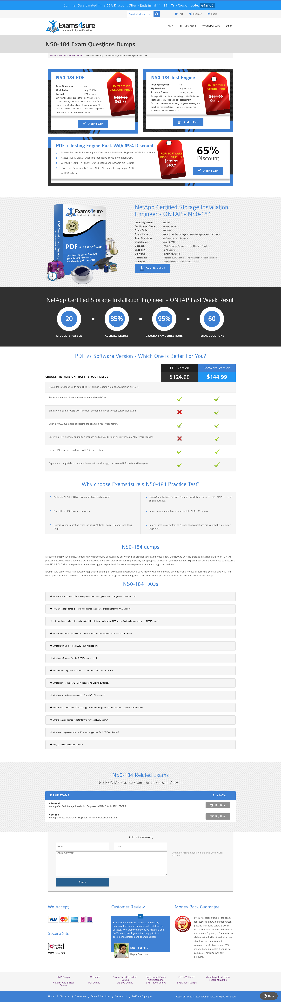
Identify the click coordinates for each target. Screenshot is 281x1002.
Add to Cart (95, 124)
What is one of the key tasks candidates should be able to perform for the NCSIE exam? (92, 633)
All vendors (188, 26)
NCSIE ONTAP (75, 55)
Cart (229, 26)
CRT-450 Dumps (186, 977)
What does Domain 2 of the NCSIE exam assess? (74, 658)
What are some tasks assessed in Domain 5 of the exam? (78, 695)
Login (214, 14)
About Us (64, 996)
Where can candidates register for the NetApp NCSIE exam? (80, 720)
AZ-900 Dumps (125, 982)
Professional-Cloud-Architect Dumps (156, 978)
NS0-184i (54, 803)
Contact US (121, 996)
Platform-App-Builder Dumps (63, 984)
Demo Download (155, 268)
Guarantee (80, 996)
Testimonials (211, 26)
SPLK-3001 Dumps (187, 982)
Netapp (62, 55)
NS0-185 (54, 814)
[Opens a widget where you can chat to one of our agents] (269, 996)
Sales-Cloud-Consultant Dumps (125, 978)
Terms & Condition (100, 996)
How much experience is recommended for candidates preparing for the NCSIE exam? (91, 609)
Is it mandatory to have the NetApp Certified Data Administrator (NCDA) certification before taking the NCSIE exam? (105, 621)
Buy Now (220, 805)
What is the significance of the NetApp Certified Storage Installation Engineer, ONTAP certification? (97, 707)
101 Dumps (94, 977)
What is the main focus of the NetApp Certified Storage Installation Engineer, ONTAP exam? (94, 596)
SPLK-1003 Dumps (156, 982)
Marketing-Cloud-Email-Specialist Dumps (218, 978)
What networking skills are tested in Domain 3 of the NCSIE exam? (82, 670)
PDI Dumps (94, 982)
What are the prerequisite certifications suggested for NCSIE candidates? (85, 732)
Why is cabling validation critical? (67, 744)
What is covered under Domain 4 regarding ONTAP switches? (80, 683)
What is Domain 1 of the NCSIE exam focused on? (75, 646)
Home (169, 26)
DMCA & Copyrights (142, 996)
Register (196, 14)
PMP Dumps (63, 977)
